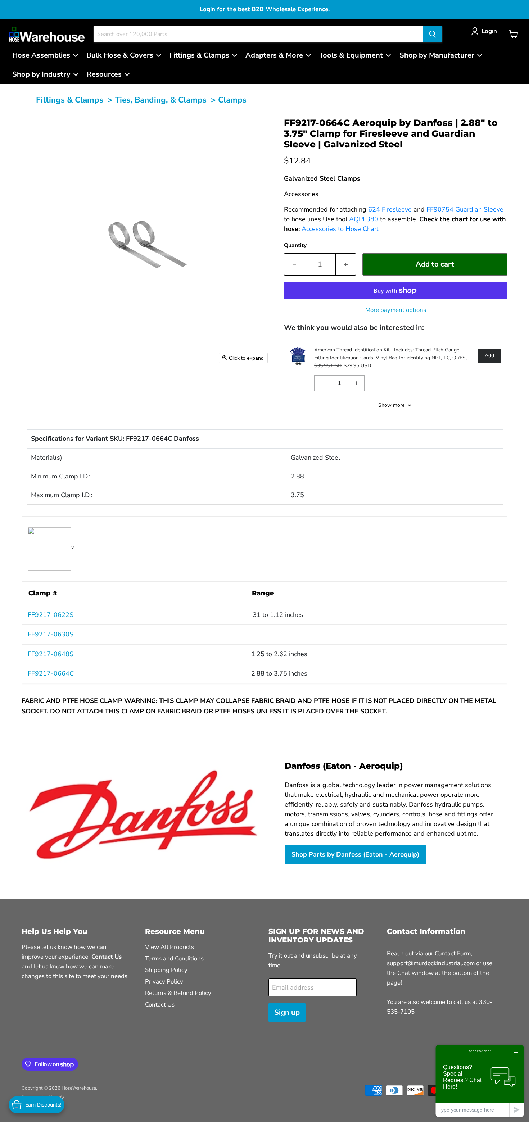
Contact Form (453, 953)
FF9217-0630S (50, 634)
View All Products (169, 947)
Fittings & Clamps (69, 99)
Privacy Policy (164, 981)
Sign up (287, 1012)
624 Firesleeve (390, 209)
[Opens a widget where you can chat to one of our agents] (479, 1080)
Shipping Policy (166, 970)
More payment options (395, 310)
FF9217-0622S (50, 614)
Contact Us (160, 1004)
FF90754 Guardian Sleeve (464, 209)
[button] (485, 31)
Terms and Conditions (174, 958)
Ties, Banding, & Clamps (161, 99)
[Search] (432, 34)
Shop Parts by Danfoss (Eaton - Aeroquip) (355, 854)
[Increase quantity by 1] (346, 264)
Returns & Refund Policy (178, 993)
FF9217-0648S (50, 654)
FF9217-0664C (51, 673)
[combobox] (258, 34)
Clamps (232, 99)
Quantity (295, 245)
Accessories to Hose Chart (340, 228)
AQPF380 (363, 219)
